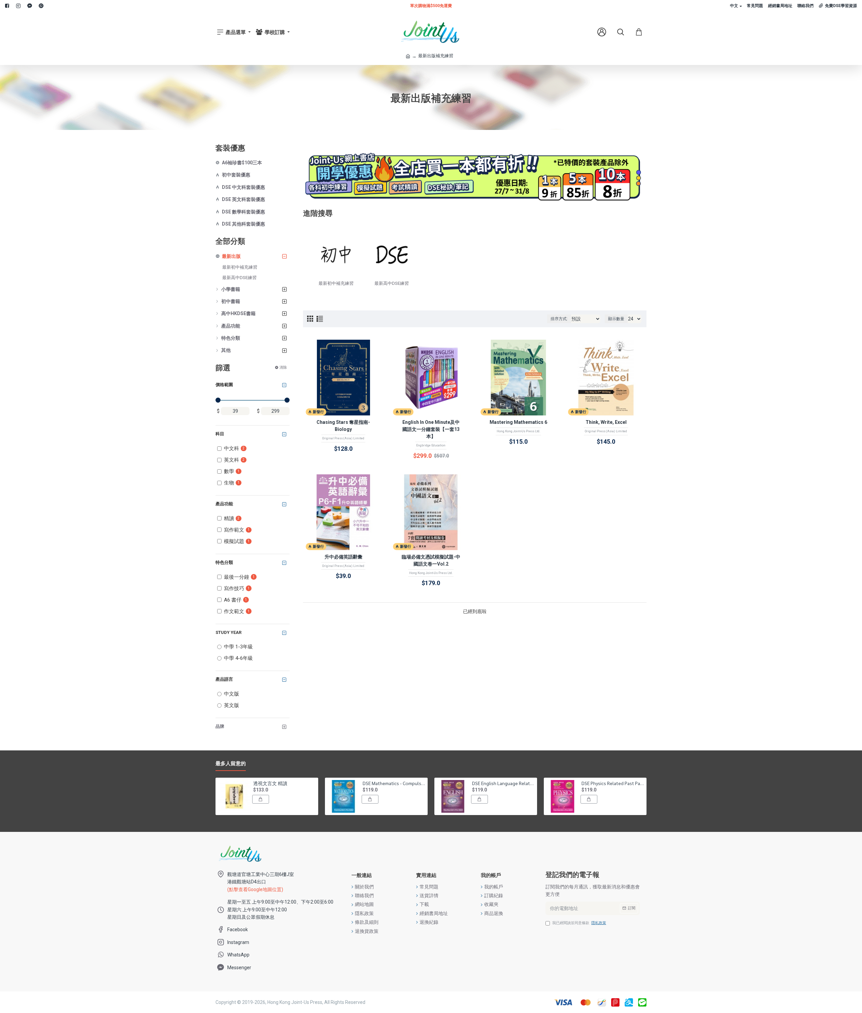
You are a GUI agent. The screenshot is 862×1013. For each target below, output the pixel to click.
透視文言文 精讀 (270, 783)
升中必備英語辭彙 (343, 557)
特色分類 (224, 562)
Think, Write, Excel (606, 422)
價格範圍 (224, 384)
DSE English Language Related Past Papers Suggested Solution (503, 783)
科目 (220, 433)
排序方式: (559, 318)
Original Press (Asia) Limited (343, 438)
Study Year (228, 632)
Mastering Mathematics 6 (518, 422)
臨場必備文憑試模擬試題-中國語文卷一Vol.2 (431, 560)
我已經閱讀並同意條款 (579, 923)
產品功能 (224, 503)
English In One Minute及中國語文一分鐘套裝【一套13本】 (431, 429)
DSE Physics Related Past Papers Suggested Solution (613, 783)
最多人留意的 (231, 764)
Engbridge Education (430, 445)
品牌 (220, 726)
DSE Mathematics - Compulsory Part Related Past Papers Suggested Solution (394, 783)
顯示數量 (616, 318)
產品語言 (224, 679)
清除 (283, 367)
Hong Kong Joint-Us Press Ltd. (518, 431)
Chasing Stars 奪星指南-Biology (343, 425)
